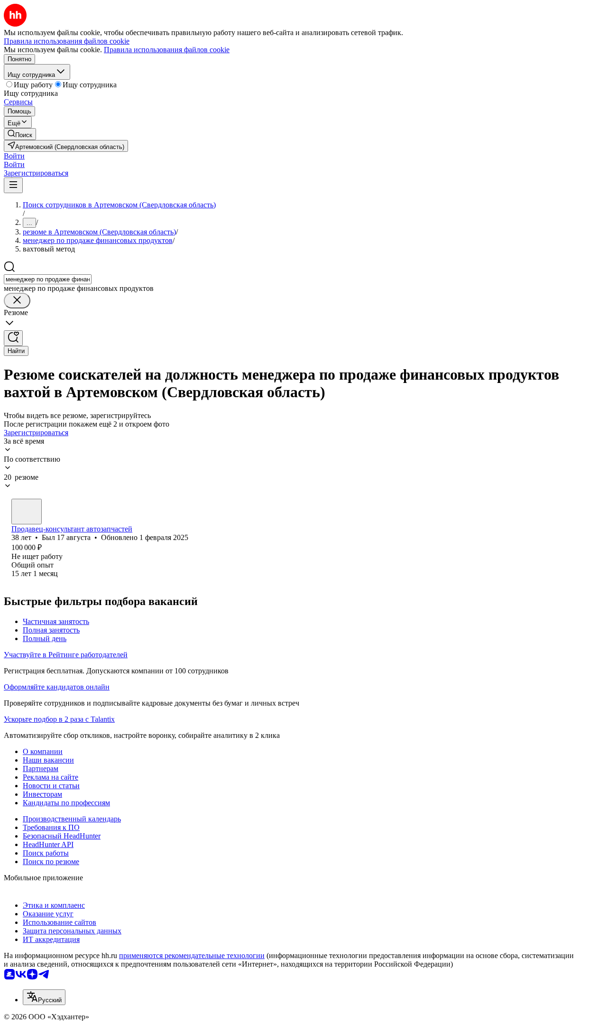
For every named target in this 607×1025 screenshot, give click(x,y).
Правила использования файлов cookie (167, 50)
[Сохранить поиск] (13, 338)
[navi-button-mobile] (13, 185)
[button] (14, 156)
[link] (20, 134)
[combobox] (48, 279)
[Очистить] (17, 300)
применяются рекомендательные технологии (192, 955)
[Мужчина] (26, 511)
